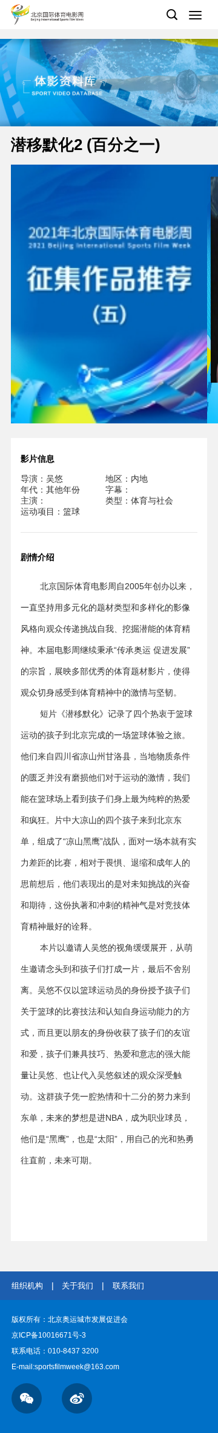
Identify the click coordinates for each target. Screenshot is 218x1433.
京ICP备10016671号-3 (49, 1335)
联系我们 (128, 1285)
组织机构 (27, 1285)
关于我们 (77, 1285)
